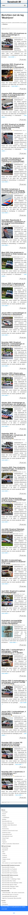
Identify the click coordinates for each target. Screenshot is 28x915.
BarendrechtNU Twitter (7, 877)
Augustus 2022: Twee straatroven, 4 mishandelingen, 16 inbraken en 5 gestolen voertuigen (13, 468)
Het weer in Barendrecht (8, 823)
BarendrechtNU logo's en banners (10, 894)
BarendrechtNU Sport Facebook (9, 873)
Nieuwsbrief (5, 850)
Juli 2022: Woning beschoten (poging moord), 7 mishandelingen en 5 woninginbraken (13, 499)
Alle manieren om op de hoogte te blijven (12, 863)
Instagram (4, 857)
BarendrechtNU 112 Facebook (9, 871)
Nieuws (4, 815)
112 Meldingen (5, 817)
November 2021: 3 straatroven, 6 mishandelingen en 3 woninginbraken (12, 773)
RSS (3, 851)
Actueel (4, 813)
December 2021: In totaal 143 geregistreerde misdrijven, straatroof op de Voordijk (11, 743)
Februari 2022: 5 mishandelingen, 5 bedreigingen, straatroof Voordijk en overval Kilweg (14, 682)
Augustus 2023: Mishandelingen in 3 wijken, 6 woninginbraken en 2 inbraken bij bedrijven (13, 94)
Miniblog (4, 819)
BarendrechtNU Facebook (8, 867)
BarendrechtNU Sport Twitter (9, 888)
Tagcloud (4, 842)
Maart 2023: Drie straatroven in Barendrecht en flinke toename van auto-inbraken (13, 253)
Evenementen (5, 828)
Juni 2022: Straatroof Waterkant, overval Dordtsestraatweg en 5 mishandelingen (13, 530)
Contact (4, 902)
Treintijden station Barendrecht (9, 825)
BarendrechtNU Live (7, 821)
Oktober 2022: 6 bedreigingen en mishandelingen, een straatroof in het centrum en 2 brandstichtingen (13, 404)
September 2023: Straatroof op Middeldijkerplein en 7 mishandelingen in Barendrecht (12, 65)
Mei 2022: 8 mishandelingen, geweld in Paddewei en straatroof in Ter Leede (13, 561)
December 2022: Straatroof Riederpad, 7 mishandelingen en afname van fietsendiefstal (12, 343)
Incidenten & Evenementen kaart (10, 830)
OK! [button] (14, 913)
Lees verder (12, 57)
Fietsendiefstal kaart (7, 834)
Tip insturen (5, 904)
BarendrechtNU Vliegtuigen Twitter (10, 886)
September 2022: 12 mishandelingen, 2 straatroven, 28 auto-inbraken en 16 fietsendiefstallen (13, 435)
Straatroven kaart (6, 832)
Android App (5, 848)
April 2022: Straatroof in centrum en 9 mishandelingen (13, 592)
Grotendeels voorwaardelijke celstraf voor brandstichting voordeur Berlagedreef (11, 621)
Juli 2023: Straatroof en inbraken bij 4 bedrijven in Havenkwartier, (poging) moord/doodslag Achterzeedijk (13, 126)
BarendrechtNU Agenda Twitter (9, 884)
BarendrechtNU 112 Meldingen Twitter (11, 879)
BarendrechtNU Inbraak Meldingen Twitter (12, 882)
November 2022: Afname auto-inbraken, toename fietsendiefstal (13, 374)
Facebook (4, 855)
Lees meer (23, 59)
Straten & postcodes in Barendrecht (10, 843)
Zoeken (4, 840)
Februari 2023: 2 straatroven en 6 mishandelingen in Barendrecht (13, 284)
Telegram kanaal (6, 859)
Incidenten (4, 827)
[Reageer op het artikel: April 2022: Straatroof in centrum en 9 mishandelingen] (10, 594)
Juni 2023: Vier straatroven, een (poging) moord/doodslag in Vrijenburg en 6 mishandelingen (12, 159)
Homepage (4, 812)
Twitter (3, 853)
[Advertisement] (15, 10)
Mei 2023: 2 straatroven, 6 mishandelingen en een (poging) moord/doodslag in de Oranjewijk (13, 190)
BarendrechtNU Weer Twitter (9, 881)
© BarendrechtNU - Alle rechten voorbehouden (13, 892)
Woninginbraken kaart (7, 836)
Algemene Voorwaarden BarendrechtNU (11, 898)
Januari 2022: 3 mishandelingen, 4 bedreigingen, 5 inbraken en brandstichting (13, 713)
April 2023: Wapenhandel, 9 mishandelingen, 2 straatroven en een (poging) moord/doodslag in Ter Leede (13, 222)
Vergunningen (5, 838)
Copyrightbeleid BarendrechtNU (9, 896)
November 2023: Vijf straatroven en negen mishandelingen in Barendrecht (14, 34)
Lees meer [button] (4, 908)
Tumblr (4, 861)
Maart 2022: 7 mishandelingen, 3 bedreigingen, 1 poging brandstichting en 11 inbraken (13, 651)
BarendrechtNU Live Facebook (9, 869)
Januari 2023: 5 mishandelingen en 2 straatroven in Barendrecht (13, 313)
